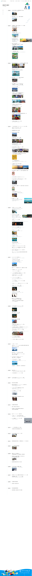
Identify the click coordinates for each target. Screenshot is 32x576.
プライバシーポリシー (22, 573)
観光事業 (20, 572)
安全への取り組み (24, 573)
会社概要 (22, 572)
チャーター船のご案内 (25, 572)
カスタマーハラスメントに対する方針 (28, 573)
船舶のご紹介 (28, 572)
